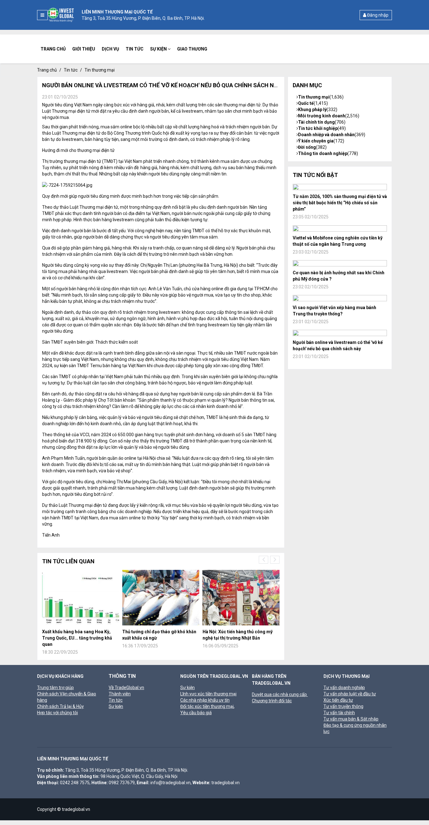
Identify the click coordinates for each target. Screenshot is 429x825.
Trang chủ (53, 48)
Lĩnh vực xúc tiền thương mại (208, 693)
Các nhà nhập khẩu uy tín (205, 700)
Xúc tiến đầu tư (338, 700)
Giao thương (192, 48)
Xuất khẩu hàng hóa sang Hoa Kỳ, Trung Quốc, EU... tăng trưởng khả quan (77, 638)
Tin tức (135, 48)
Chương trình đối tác (272, 700)
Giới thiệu (83, 48)
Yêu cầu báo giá (196, 712)
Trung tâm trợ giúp (55, 687)
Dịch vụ (110, 48)
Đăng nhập (377, 15)
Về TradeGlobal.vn (126, 687)
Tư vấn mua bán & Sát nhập (350, 718)
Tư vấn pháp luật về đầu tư (349, 693)
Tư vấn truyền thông (343, 706)
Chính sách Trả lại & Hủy (60, 706)
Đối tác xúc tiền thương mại (207, 706)
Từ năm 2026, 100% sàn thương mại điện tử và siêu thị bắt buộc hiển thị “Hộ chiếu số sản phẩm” (340, 203)
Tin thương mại (99, 69)
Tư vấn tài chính (339, 712)
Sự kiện (159, 48)
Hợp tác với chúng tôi (57, 712)
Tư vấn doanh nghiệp (344, 687)
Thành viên (120, 693)
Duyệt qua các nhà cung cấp (280, 694)
